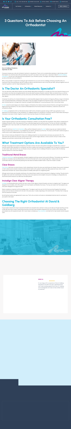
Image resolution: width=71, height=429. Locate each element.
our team (44, 129)
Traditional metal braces (7, 157)
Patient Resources (38, 6)
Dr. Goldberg (5, 111)
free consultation (42, 211)
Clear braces (5, 167)
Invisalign (4, 183)
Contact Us (48, 6)
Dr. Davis (4, 105)
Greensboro (21, 129)
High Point (15, 129)
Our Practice (18, 6)
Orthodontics (28, 6)
